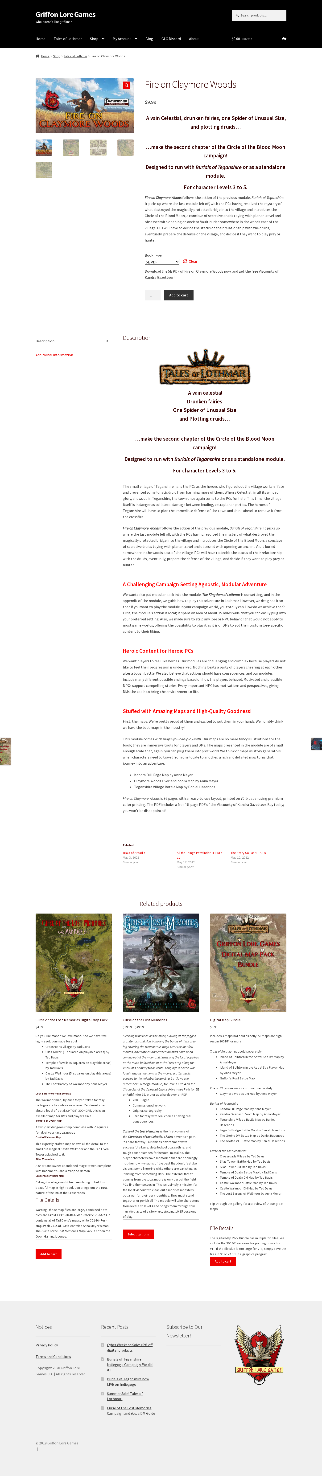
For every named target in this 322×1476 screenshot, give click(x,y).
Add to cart (178, 295)
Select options (138, 1234)
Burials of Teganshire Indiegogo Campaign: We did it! (130, 1364)
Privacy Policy (47, 1345)
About (194, 38)
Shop (94, 38)
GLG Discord (171, 38)
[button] (126, 85)
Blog (149, 38)
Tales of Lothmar (68, 38)
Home (40, 38)
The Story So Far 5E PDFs (248, 853)
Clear (193, 261)
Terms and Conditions (53, 1356)
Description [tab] (45, 341)
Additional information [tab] (54, 355)
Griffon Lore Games (65, 14)
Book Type (153, 255)
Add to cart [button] (48, 1254)
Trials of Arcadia (134, 853)
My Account (122, 38)
